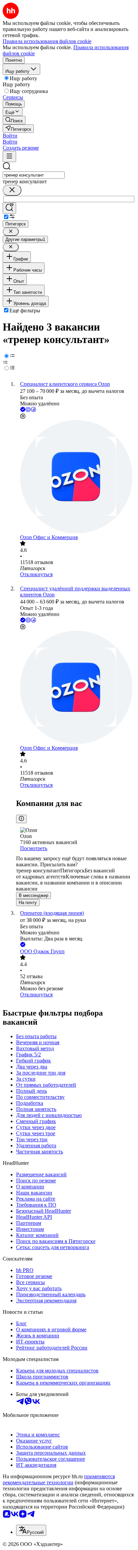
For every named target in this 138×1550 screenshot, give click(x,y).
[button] (10, 135)
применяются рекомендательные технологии (59, 1479)
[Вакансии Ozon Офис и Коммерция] (75, 477)
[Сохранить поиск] (9, 208)
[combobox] (34, 175)
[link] (14, 120)
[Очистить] (12, 190)
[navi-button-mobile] (9, 156)
